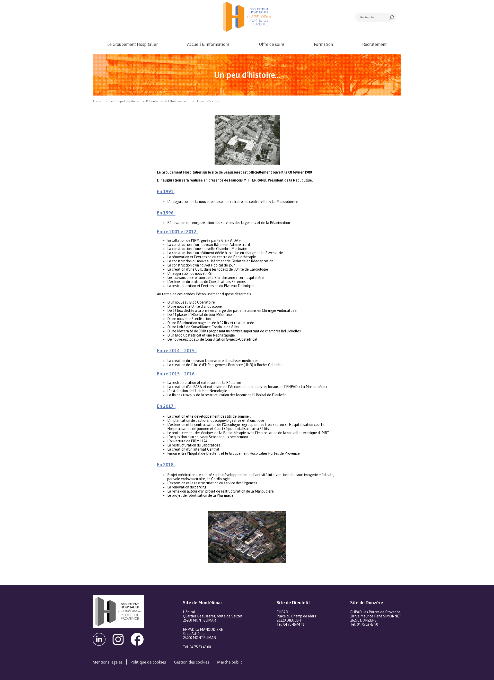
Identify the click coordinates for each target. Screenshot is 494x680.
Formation (323, 44)
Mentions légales (107, 662)
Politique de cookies (148, 662)
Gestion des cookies (191, 662)
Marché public (229, 662)
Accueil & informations (208, 44)
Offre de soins (272, 44)
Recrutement (374, 44)
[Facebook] (140, 636)
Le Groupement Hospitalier (132, 44)
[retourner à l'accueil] (247, 16)
